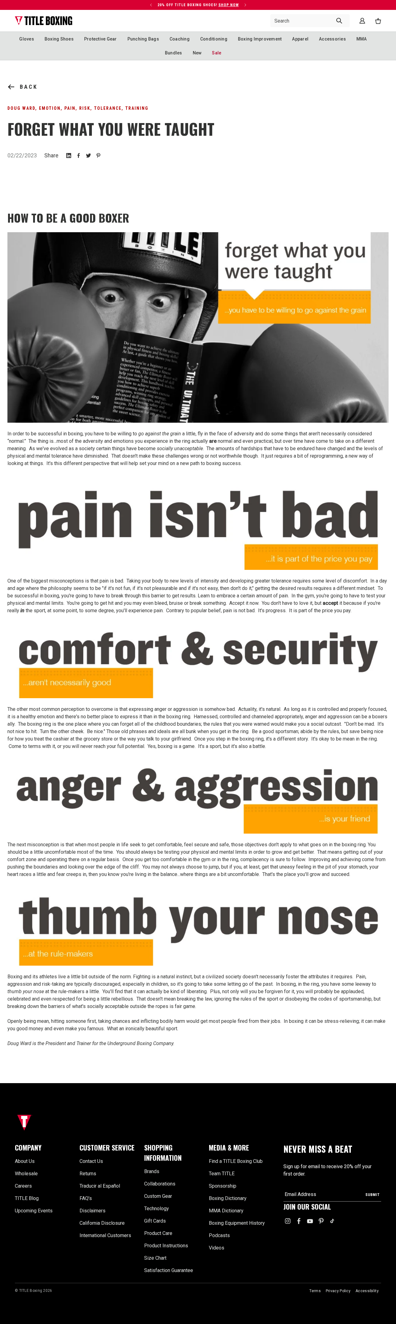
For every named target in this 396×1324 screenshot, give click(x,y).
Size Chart (155, 1258)
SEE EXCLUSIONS (98, 10)
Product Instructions (166, 1246)
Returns (88, 1174)
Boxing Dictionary (228, 1198)
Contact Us (91, 1161)
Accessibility (367, 1291)
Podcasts (219, 1235)
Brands (151, 1171)
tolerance (108, 108)
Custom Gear (158, 1196)
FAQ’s (86, 1198)
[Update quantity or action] (151, 5)
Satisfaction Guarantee (168, 1270)
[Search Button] (339, 21)
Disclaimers (92, 1211)
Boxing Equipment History (237, 1223)
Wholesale (26, 1174)
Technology (156, 1208)
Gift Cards (155, 1221)
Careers (23, 1186)
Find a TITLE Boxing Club (236, 1161)
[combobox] (310, 20)
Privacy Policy (338, 1291)
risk (84, 108)
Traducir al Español (100, 1186)
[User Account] (362, 21)
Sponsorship (222, 1186)
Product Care (158, 1233)
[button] (43, 1147)
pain (69, 108)
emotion (50, 108)
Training (136, 108)
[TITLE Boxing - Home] (43, 20)
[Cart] (378, 21)
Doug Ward (21, 108)
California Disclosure (102, 1223)
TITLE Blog (27, 1198)
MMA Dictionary (226, 1211)
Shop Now (228, 5)
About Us (25, 1161)
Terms (315, 1291)
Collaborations (159, 1184)
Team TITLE (222, 1174)
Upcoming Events (34, 1211)
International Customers (105, 1235)
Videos (216, 1248)
